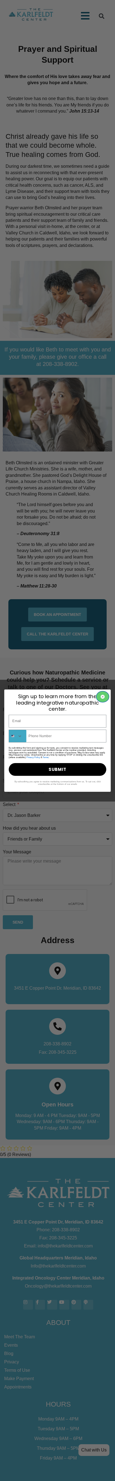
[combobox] (18, 736)
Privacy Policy (33, 757)
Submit (57, 769)
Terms (46, 757)
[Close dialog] (102, 696)
